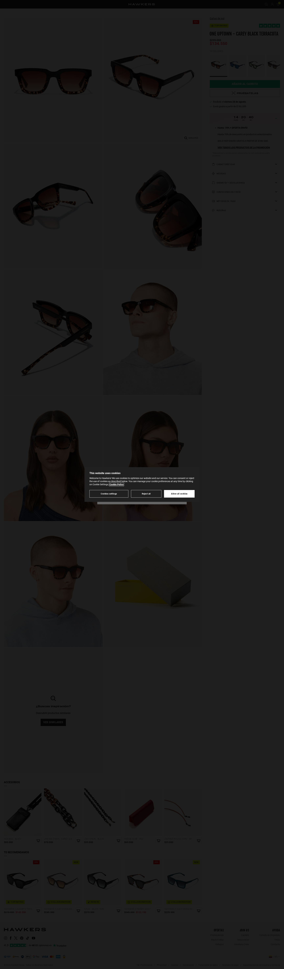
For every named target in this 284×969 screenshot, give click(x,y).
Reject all (146, 493)
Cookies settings (109, 493)
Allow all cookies (179, 493)
